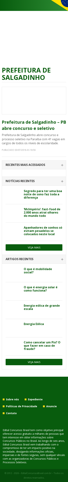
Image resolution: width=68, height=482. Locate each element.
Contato (11, 413)
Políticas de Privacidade (21, 406)
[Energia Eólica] (13, 328)
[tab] (34, 165)
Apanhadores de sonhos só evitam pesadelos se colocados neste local (43, 231)
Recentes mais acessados (25, 165)
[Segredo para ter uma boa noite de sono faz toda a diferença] (13, 195)
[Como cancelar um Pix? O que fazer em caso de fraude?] (13, 346)
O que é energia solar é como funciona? (40, 288)
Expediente (35, 399)
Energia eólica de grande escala (42, 307)
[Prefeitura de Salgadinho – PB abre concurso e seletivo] (34, 100)
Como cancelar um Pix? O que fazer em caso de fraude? (42, 345)
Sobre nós (12, 399)
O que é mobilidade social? (38, 270)
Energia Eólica (34, 324)
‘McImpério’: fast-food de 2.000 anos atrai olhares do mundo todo (42, 212)
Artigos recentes (19, 259)
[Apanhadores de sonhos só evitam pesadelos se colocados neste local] (13, 232)
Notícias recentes (20, 181)
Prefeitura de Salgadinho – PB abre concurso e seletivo (34, 125)
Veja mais (34, 247)
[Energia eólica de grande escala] (13, 310)
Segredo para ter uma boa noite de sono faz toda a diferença (43, 194)
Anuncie (51, 406)
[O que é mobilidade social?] (13, 273)
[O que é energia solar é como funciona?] (13, 291)
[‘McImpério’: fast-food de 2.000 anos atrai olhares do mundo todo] (13, 213)
